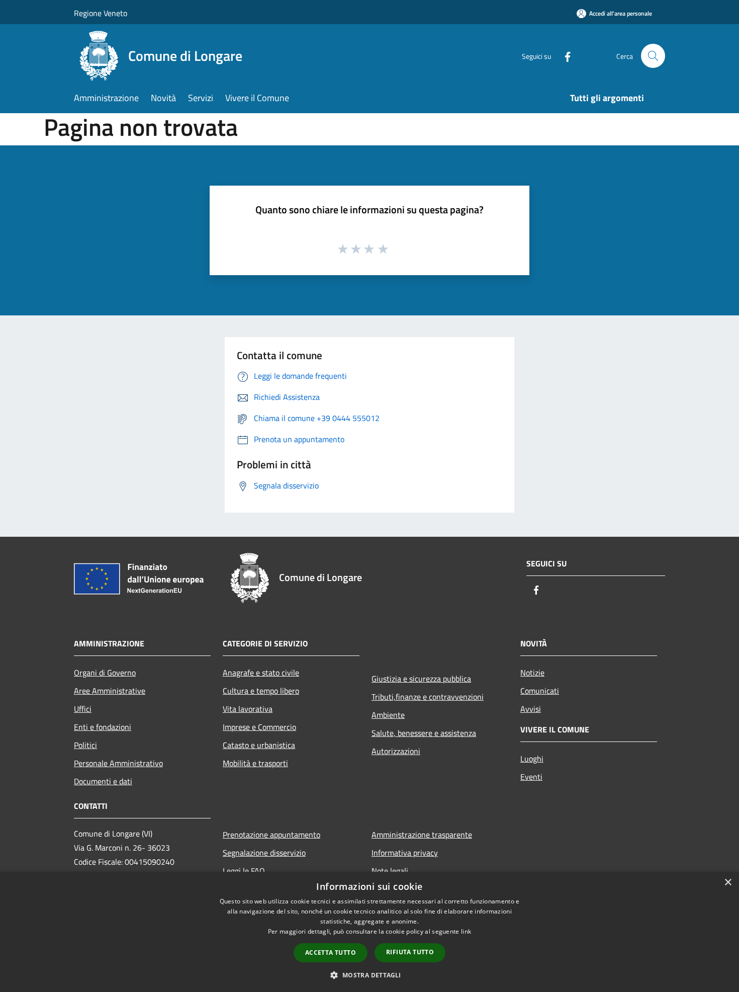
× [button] (727, 882)
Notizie (532, 673)
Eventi (531, 777)
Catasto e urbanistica (259, 745)
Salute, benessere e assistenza (424, 733)
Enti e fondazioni (102, 727)
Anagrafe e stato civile (261, 673)
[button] (369, 975)
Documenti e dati (103, 781)
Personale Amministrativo (118, 763)
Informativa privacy (405, 853)
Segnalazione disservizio (264, 853)
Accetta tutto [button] (330, 952)
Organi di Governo (105, 673)
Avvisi (530, 709)
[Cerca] (653, 56)
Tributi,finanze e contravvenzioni (428, 697)
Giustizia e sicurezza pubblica (421, 679)
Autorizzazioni (396, 751)
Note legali (390, 871)
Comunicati (539, 691)
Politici (85, 745)
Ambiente (388, 715)
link (466, 931)
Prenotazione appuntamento (271, 835)
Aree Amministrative (109, 691)
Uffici (82, 709)
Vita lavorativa (247, 709)
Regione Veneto (100, 13)
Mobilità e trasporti (255, 763)
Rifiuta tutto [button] (410, 952)
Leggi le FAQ (244, 871)
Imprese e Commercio (259, 727)
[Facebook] (563, 55)
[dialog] (369, 932)
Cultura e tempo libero (261, 691)
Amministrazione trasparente (422, 835)
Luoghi (531, 759)
